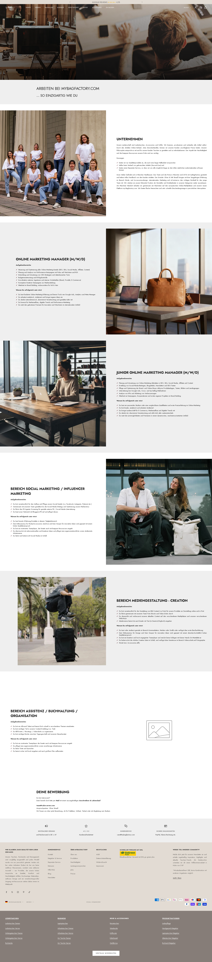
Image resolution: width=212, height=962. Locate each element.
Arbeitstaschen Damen (65, 928)
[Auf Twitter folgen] (12, 892)
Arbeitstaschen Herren (65, 933)
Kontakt (50, 854)
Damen (28, 7)
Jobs (72, 870)
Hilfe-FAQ (51, 870)
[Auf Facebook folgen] (6, 892)
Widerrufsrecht (101, 862)
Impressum (100, 866)
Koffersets (113, 933)
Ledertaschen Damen (12, 923)
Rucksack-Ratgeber (169, 943)
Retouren (51, 866)
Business (60, 7)
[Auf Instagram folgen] (18, 892)
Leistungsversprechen (78, 866)
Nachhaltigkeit (75, 862)
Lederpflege (166, 923)
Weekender (114, 928)
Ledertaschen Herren (12, 928)
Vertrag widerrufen (106, 953)
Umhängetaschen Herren (13, 938)
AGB (98, 854)
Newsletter (51, 877)
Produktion (74, 858)
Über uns (74, 854)
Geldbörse (114, 943)
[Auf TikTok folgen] (29, 892)
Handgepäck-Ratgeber (170, 928)
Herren (38, 7)
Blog (49, 873)
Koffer (85, 7)
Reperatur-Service (54, 862)
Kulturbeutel (114, 938)
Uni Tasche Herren (64, 943)
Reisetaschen (73, 7)
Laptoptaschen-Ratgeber (170, 933)
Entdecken (110, 7)
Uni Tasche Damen (64, 938)
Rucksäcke (49, 7)
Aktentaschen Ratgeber (170, 938)
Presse (73, 873)
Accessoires (97, 7)
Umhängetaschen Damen (14, 933)
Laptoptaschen (63, 923)
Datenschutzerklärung (103, 858)
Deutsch (186, 7)
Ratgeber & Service (55, 858)
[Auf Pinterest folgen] (24, 892)
